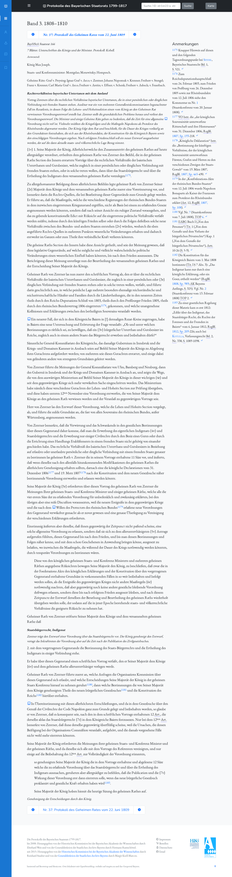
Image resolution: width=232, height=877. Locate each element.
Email (162, 851)
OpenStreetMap (87, 866)
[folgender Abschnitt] (135, 34)
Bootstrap (43, 866)
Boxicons (57, 866)
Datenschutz (165, 847)
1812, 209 (180, 331)
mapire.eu (110, 866)
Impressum (165, 839)
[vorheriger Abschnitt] (33, 34)
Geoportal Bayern (131, 866)
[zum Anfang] (215, 866)
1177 (51, 472)
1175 (128, 175)
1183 (107, 782)
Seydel (207, 60)
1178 (83, 472)
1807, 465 (189, 174)
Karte (211, 6)
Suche (188, 6)
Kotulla (178, 336)
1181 (124, 690)
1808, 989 (180, 284)
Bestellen (163, 843)
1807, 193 (180, 136)
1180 (89, 684)
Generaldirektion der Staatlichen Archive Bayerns (83, 855)
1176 (103, 305)
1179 (120, 507)
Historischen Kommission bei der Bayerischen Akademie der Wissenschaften (100, 851)
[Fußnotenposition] (182, 69)
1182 (39, 695)
